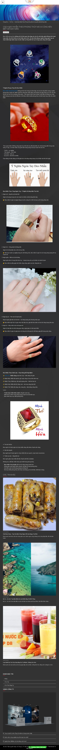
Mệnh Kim (7, 375)
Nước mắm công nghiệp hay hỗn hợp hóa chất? (16, 737)
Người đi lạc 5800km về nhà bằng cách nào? (16, 741)
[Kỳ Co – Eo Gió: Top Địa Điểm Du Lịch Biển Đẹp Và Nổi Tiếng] (29, 569)
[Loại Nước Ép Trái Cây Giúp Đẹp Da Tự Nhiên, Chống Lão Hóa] (29, 632)
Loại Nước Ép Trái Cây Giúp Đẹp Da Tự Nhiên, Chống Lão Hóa (19, 662)
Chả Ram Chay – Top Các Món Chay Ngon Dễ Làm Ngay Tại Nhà (20, 534)
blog (6, 678)
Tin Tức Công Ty (9, 685)
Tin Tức (7, 682)
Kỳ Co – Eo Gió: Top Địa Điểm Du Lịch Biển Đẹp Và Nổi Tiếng (19, 599)
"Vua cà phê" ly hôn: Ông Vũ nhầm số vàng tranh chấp (18, 733)
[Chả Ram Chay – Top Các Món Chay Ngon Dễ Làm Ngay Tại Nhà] (29, 504)
